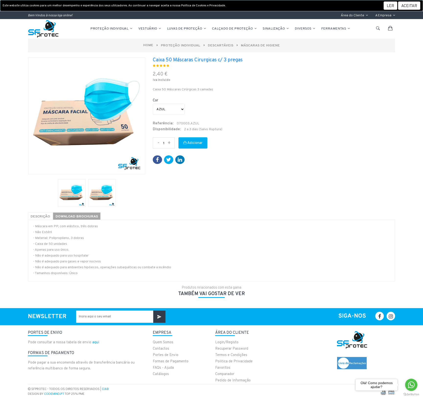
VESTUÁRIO (148, 29)
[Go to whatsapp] (411, 385)
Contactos (161, 348)
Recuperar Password (231, 348)
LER (390, 6)
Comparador (224, 374)
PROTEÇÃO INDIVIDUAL (109, 29)
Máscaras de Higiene (260, 45)
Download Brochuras (77, 217)
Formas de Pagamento (170, 361)
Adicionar (194, 143)
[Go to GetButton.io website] (411, 394)
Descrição (40, 217)
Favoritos (222, 368)
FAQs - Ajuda (163, 368)
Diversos (303, 29)
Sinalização (274, 29)
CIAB (105, 389)
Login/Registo (226, 342)
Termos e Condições (231, 355)
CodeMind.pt (54, 394)
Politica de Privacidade (234, 361)
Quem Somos (163, 342)
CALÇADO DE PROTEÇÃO (233, 29)
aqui (95, 342)
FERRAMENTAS (334, 29)
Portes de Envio (165, 355)
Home (148, 45)
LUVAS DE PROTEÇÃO (185, 29)
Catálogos (161, 374)
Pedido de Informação (233, 380)
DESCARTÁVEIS (220, 45)
